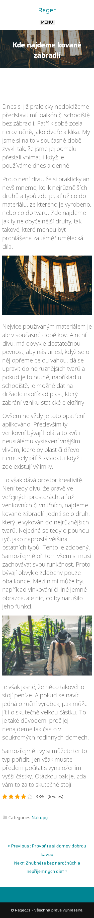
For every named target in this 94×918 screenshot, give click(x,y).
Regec (47, 10)
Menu (47, 22)
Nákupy (40, 817)
